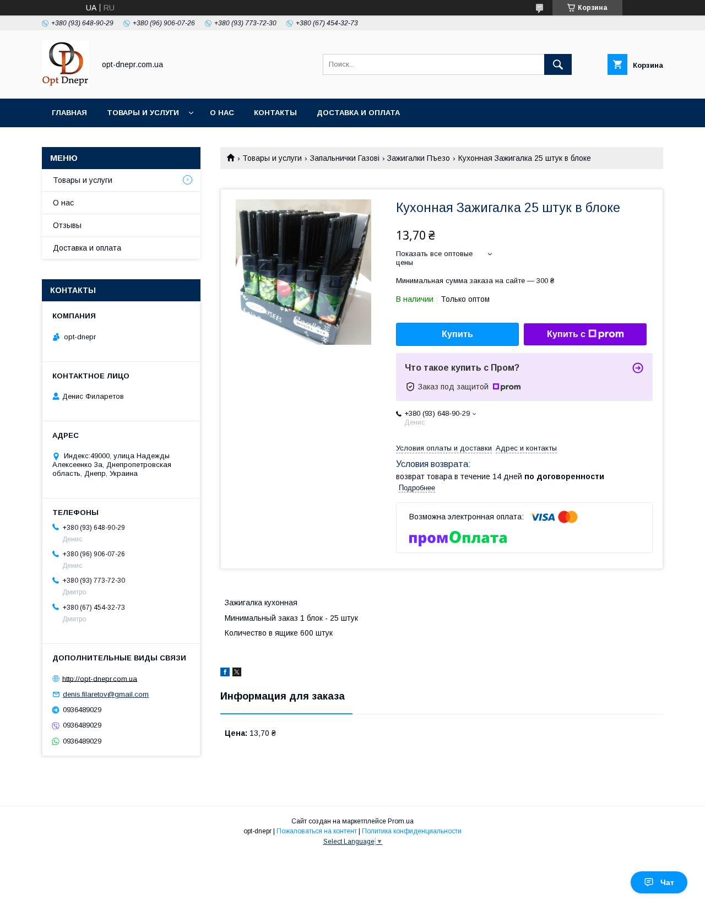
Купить (457, 334)
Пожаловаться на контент (316, 831)
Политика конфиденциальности (412, 831)
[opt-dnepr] (65, 84)
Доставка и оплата (358, 113)
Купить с (566, 334)
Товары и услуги (143, 113)
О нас (222, 113)
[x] (236, 673)
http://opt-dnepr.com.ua (99, 678)
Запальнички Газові (344, 158)
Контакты (275, 113)
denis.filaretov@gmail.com (106, 694)
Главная (69, 113)
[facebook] (225, 673)
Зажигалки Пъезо (418, 158)
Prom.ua (401, 821)
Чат (667, 882)
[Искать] (558, 64)
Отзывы (67, 225)
